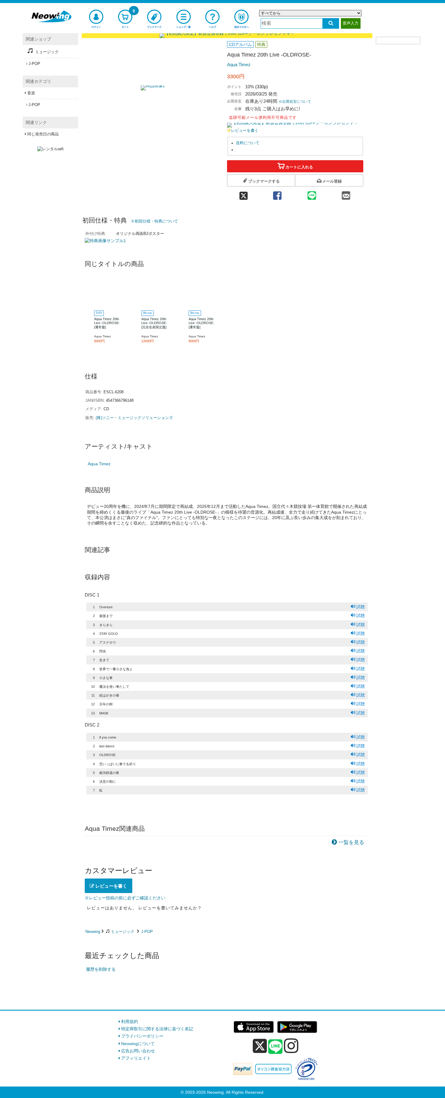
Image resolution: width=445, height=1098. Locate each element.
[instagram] (291, 1045)
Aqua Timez (239, 64)
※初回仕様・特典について (154, 221)
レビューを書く (245, 130)
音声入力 (350, 23)
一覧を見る (351, 842)
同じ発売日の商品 (43, 134)
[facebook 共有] (277, 194)
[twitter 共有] (243, 194)
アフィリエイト (136, 1058)
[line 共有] (312, 194)
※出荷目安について (295, 101)
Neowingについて (138, 1043)
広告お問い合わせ (138, 1050)
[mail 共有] (346, 194)
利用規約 (129, 1021)
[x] (260, 1046)
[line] (275, 1047)
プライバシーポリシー (142, 1036)
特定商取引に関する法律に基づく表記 (157, 1028)
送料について (247, 143)
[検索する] (330, 23)
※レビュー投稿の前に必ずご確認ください (125, 897)
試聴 (360, 606)
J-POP (147, 931)
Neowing (92, 931)
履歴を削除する (101, 969)
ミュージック (122, 931)
